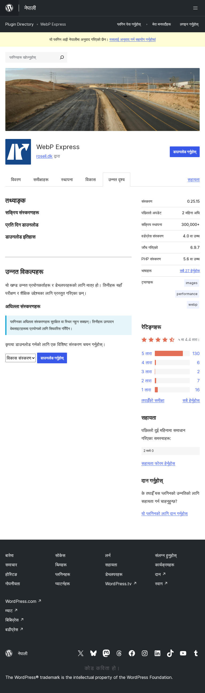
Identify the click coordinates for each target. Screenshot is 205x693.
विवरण (16, 179)
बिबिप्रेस (14, 620)
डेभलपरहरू (114, 574)
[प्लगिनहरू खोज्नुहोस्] (62, 57)
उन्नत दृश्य (116, 179)
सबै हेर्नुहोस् (191, 400)
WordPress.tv (121, 583)
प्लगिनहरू (62, 574)
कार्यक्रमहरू (164, 564)
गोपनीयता (12, 583)
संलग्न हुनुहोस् (166, 555)
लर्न (108, 555)
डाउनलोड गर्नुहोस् (184, 151)
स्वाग (161, 583)
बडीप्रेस (14, 629)
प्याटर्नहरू (62, 583)
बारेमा (9, 555)
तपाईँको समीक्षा (152, 400)
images (192, 283)
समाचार (11, 564)
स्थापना (67, 179)
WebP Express (58, 147)
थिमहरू (61, 564)
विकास (90, 179)
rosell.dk (44, 156)
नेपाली (22, 653)
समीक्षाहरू (41, 179)
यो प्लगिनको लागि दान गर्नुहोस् (164, 513)
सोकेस (60, 555)
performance (187, 294)
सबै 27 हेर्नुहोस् (190, 271)
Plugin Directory (19, 24)
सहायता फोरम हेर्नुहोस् (158, 463)
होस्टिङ (11, 574)
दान (160, 574)
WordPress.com (23, 601)
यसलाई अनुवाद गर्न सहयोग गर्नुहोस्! (132, 39)
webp (193, 304)
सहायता (194, 179)
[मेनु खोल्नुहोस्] (196, 8)
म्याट (11, 610)
